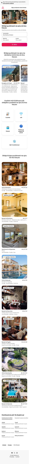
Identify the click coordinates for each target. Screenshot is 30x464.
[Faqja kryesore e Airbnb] (3, 7)
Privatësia (12, 457)
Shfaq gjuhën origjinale (8, 3)
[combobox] (14, 35)
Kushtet (17, 457)
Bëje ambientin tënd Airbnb (19, 7)
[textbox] (8, 40)
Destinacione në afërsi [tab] (7, 418)
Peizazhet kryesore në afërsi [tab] (21, 418)
